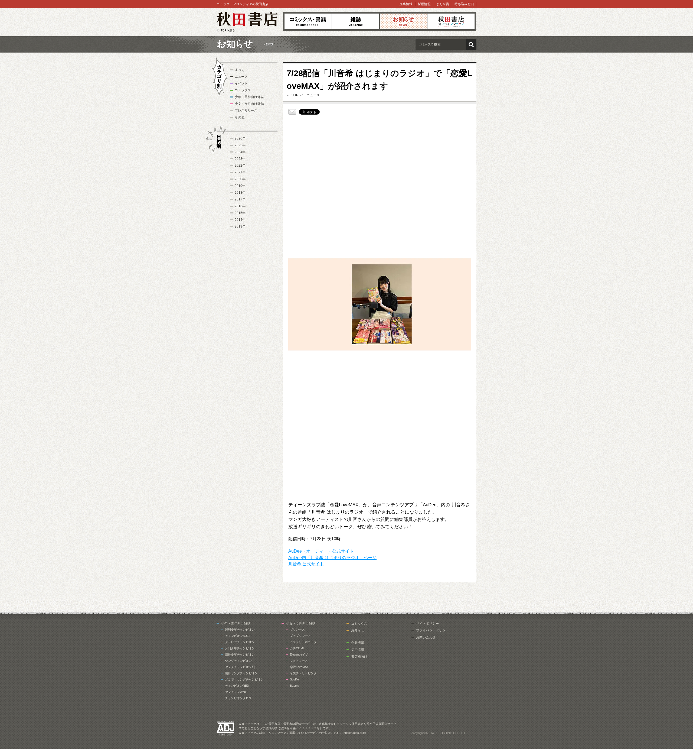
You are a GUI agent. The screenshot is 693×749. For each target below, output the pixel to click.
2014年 (240, 220)
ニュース (241, 77)
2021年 (240, 172)
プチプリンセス (300, 635)
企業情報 (405, 4)
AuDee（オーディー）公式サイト (321, 551)
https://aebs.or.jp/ (355, 732)
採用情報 (424, 4)
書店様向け (359, 657)
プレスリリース (246, 110)
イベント (241, 83)
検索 (471, 44)
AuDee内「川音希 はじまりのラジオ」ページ (332, 557)
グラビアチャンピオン (240, 642)
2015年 (240, 213)
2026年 (240, 138)
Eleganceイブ (299, 654)
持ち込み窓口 (464, 4)
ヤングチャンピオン (238, 660)
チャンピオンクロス (238, 698)
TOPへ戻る (226, 30)
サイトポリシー (427, 623)
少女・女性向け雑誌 (249, 104)
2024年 (240, 152)
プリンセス (297, 629)
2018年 (240, 192)
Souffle (294, 679)
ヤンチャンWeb (235, 691)
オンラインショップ (451, 21)
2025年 (240, 145)
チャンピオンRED (237, 685)
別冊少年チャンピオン (240, 654)
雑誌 (355, 21)
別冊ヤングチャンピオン (241, 673)
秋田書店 (247, 22)
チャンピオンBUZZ (238, 635)
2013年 (240, 226)
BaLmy (294, 685)
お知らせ (403, 21)
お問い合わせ (426, 637)
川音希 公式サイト (306, 564)
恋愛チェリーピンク (303, 673)
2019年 (240, 186)
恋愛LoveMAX (299, 667)
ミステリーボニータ (303, 642)
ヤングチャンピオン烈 (240, 667)
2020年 (240, 179)
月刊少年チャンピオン (240, 648)
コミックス (308, 21)
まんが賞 (442, 4)
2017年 (240, 199)
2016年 (240, 206)
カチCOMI (297, 648)
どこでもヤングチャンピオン (244, 679)
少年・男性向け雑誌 (249, 97)
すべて (239, 70)
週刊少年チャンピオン (240, 629)
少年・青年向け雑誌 (235, 623)
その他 (239, 117)
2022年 (240, 165)
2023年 (240, 159)
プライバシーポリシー (432, 630)
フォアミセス (299, 660)
